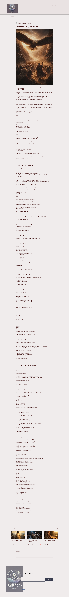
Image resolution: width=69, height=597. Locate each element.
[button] (56, 16)
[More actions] (52, 23)
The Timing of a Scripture (50, 540)
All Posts (12, 16)
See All (57, 528)
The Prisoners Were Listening (32, 541)
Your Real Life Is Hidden (17, 540)
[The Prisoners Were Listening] (34, 535)
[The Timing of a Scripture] (51, 535)
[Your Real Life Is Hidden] (18, 535)
